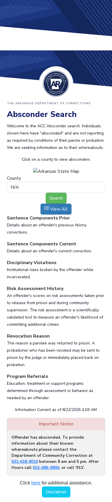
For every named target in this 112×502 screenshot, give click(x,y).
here (35, 482)
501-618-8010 (24, 461)
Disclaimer (56, 492)
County (14, 178)
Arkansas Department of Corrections (56, 83)
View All (58, 209)
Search (56, 198)
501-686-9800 (46, 467)
